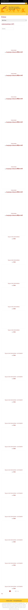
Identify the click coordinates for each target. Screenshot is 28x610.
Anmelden (25, 1)
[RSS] (2, 593)
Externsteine (13, 50)
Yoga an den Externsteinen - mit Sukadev (14, 353)
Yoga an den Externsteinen (13, 236)
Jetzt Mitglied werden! (5, 1)
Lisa (14, 238)
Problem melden (9, 600)
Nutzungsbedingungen (17, 600)
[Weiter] (18, 591)
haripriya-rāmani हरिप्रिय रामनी (14, 52)
